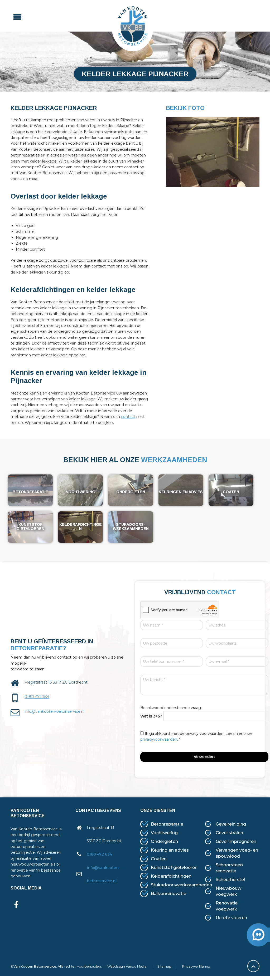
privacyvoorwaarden (158, 739)
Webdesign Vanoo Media (127, 966)
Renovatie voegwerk (227, 906)
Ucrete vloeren (231, 917)
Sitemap (164, 966)
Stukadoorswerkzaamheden (181, 884)
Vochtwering (164, 832)
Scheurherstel (230, 879)
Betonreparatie (167, 824)
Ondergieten (164, 841)
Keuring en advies (170, 850)
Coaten (159, 858)
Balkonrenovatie (168, 893)
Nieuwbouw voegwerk (228, 891)
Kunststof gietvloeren (174, 867)
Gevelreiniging (231, 824)
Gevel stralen (229, 832)
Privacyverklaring (196, 966)
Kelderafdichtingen (171, 876)
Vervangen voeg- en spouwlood (237, 853)
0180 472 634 (37, 696)
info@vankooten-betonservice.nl (54, 711)
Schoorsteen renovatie (229, 867)
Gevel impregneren (236, 841)
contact (128, 416)
